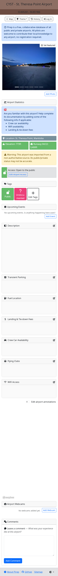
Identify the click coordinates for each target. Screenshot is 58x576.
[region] (29, 451)
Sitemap (38, 571)
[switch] (28, 402)
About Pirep (13, 571)
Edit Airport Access (17, 174)
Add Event (50, 216)
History (37, 19)
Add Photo (50, 94)
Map (11, 19)
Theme (22, 19)
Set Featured (49, 45)
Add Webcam (49, 510)
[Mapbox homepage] (8, 497)
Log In (49, 19)
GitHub (28, 571)
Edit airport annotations (43, 401)
